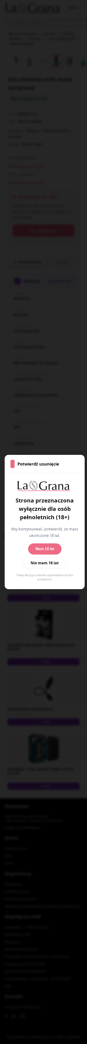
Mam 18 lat (44, 549)
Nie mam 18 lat (45, 562)
